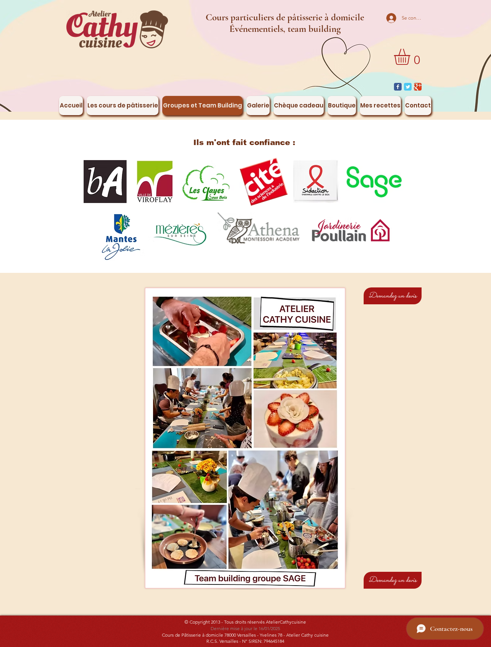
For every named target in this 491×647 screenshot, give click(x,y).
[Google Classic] (418, 87)
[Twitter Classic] (408, 87)
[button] (411, 57)
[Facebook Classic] (398, 87)
